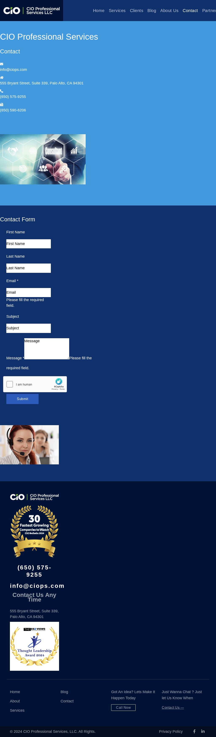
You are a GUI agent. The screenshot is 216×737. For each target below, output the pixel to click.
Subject (12, 316)
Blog (151, 10)
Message (15, 358)
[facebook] (194, 731)
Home (99, 10)
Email (12, 281)
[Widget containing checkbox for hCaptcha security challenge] (35, 384)
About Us (169, 10)
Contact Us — (173, 707)
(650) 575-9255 (13, 97)
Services (117, 10)
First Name (15, 232)
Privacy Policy (171, 731)
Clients (136, 10)
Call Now (123, 707)
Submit (22, 399)
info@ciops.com (13, 70)
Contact (190, 10)
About (15, 701)
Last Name (15, 256)
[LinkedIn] (203, 731)
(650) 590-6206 (13, 110)
